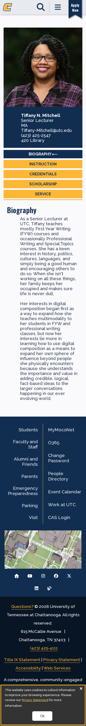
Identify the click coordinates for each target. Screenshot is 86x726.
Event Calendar (64, 491)
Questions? (22, 606)
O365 (53, 442)
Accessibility (28, 668)
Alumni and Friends (26, 461)
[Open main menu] (58, 7)
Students (28, 429)
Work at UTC (62, 504)
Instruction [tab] (43, 164)
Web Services (57, 668)
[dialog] (43, 705)
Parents (29, 476)
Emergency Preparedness (23, 491)
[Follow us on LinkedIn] (36, 587)
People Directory (58, 476)
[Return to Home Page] (17, 575)
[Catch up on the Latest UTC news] (49, 587)
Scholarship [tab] (43, 184)
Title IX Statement (22, 659)
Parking (30, 505)
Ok (42, 716)
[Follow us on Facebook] (56, 575)
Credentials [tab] (43, 174)
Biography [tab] (40, 154)
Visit (33, 517)
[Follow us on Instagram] (43, 575)
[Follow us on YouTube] (30, 575)
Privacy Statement (61, 659)
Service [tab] (43, 194)
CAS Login (59, 517)
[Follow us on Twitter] (69, 575)
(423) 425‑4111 (44, 648)
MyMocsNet (61, 429)
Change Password (58, 458)
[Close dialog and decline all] (81, 688)
